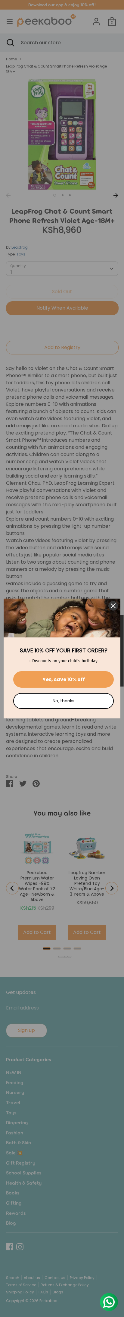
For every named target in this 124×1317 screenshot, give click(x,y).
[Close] (113, 606)
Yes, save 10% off (63, 679)
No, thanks (63, 701)
